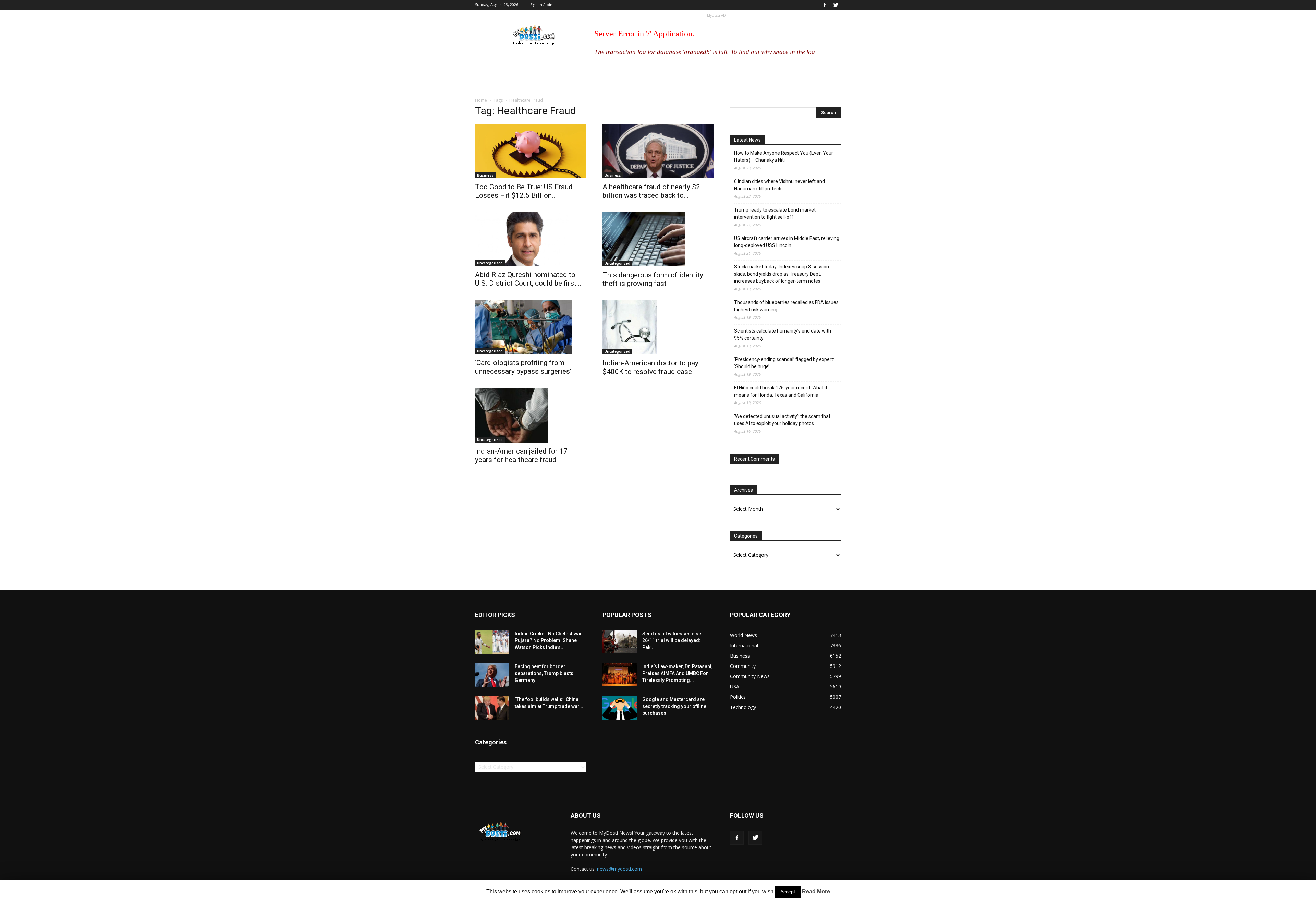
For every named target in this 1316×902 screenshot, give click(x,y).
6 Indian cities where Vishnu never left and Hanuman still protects (779, 185)
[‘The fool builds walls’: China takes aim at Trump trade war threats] (492, 708)
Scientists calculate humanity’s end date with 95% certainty (782, 334)
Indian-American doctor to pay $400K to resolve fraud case (650, 367)
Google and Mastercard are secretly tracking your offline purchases (674, 706)
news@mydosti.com (619, 869)
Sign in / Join (541, 4)
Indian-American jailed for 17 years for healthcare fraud (521, 455)
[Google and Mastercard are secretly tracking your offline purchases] (619, 708)
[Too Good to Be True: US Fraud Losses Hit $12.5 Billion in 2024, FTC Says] (530, 151)
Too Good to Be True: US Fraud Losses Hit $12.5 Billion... (524, 191)
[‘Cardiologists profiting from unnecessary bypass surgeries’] (530, 327)
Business (485, 175)
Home (481, 100)
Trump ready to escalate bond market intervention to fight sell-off (775, 213)
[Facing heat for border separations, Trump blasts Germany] (492, 675)
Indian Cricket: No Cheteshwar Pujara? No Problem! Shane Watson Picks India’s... (548, 640)
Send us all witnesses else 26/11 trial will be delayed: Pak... (671, 640)
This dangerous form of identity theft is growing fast (652, 279)
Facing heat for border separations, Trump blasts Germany (544, 673)
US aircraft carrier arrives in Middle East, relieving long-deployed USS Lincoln (786, 242)
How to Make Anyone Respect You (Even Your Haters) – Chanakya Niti (783, 156)
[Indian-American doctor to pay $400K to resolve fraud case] (658, 327)
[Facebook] (824, 5)
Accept (787, 891)
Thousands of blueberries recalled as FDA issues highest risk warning (786, 306)
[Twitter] (836, 5)
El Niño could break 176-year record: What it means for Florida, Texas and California (780, 391)
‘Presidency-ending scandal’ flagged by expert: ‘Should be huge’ (784, 363)
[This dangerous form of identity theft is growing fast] (658, 239)
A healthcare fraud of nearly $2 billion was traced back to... (651, 191)
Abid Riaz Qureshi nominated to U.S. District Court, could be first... (528, 278)
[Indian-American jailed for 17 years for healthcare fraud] (530, 415)
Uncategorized (490, 263)
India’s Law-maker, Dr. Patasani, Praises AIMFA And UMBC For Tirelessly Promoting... (677, 673)
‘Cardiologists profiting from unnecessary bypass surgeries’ (523, 367)
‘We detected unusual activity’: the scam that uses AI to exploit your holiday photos (782, 419)
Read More (816, 891)
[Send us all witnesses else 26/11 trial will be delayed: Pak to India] (619, 641)
